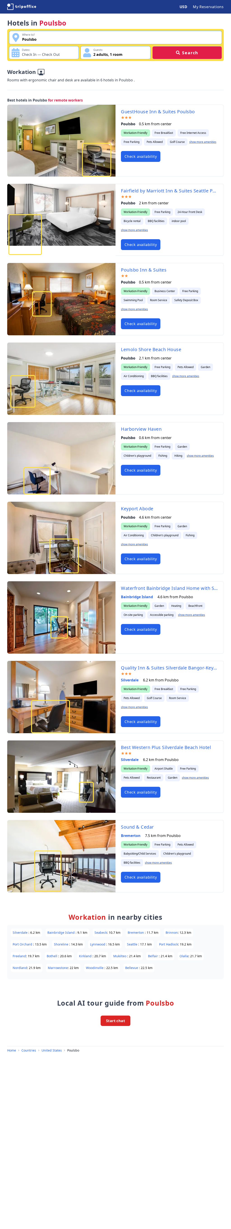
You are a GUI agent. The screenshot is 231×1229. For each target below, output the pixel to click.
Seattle (132, 944)
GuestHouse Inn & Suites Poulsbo (158, 112)
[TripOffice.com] (21, 7)
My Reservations (208, 6)
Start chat (115, 1020)
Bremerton (131, 835)
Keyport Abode (137, 509)
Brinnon (172, 932)
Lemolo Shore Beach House (151, 349)
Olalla (184, 956)
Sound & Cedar (137, 827)
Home (11, 1050)
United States (52, 1050)
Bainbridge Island (137, 596)
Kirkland (85, 956)
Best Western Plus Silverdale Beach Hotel (166, 747)
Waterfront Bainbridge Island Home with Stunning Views (169, 588)
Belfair (153, 956)
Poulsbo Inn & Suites (143, 270)
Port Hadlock (168, 944)
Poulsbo (73, 1050)
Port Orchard (23, 944)
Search (190, 52)
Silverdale (130, 680)
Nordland (20, 968)
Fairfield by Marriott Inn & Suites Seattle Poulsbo (169, 191)
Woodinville (95, 968)
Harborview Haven (141, 429)
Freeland (19, 956)
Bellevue (132, 968)
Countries (28, 1050)
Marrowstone (58, 968)
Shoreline (61, 944)
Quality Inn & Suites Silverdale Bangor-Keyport (169, 668)
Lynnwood (98, 944)
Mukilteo (120, 956)
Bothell (52, 956)
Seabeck (101, 932)
